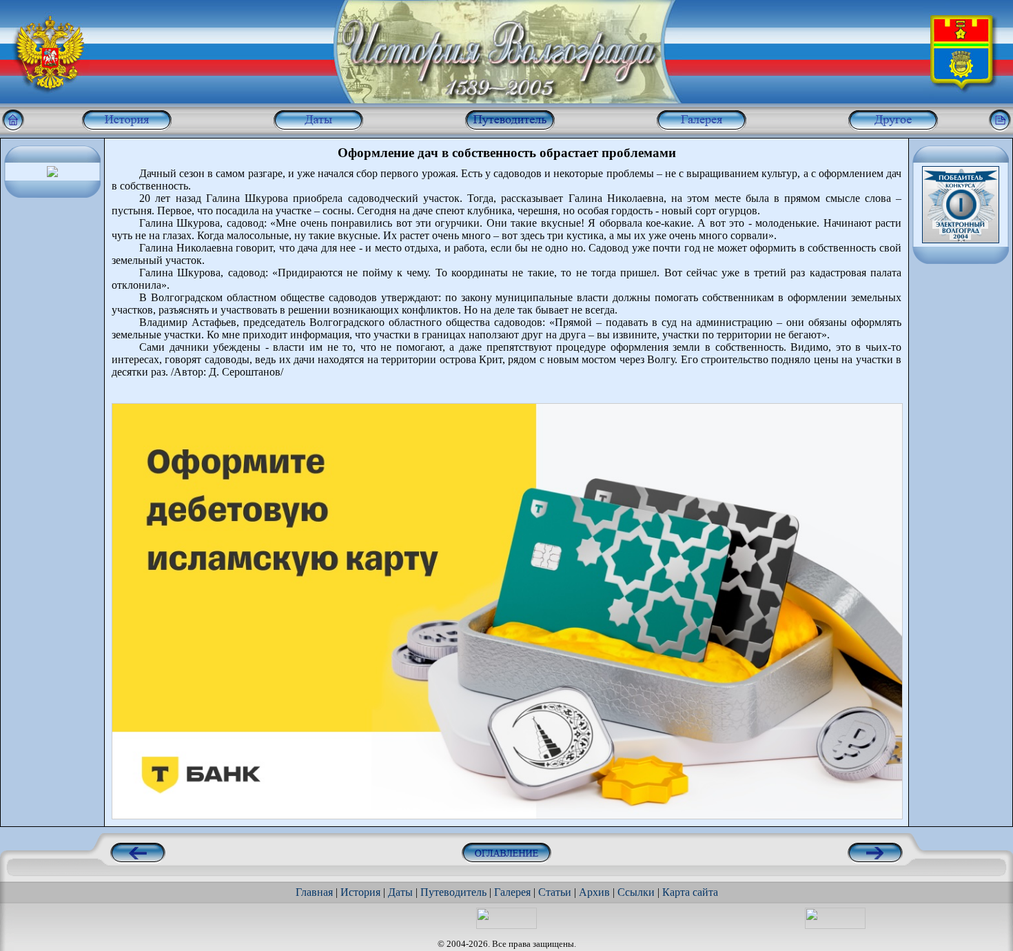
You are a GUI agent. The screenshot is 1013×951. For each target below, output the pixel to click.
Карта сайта (690, 892)
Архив (594, 892)
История (360, 892)
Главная (314, 892)
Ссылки (636, 892)
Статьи (554, 892)
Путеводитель (453, 892)
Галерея (512, 892)
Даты (400, 892)
